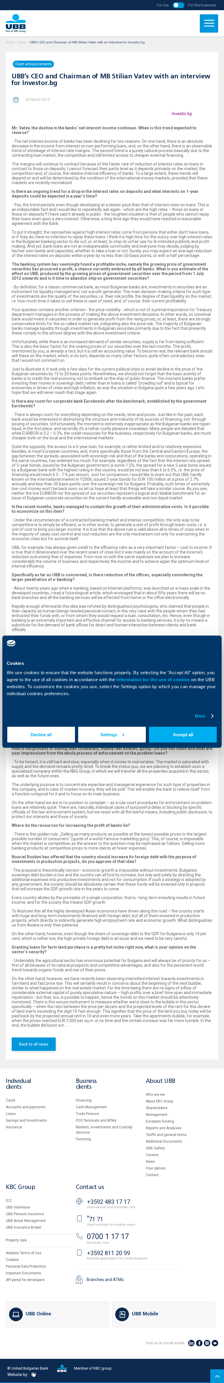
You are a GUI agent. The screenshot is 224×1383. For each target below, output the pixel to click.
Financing (84, 1100)
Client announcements (33, 64)
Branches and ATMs (105, 1279)
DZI (8, 1201)
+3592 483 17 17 (108, 1201)
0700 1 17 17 (108, 1236)
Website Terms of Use (23, 1253)
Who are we (155, 1095)
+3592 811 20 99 (108, 1253)
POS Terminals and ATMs (96, 1120)
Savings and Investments (26, 1120)
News (22, 42)
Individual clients (18, 1084)
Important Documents (23, 1273)
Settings (108, 734)
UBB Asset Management (26, 1221)
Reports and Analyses (163, 1128)
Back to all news (33, 1044)
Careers (152, 1155)
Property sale (16, 1240)
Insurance (14, 1127)
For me (163, 5)
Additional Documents (164, 1141)
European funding (160, 1121)
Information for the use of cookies (154, 679)
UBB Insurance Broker (23, 1227)
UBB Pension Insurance (25, 1214)
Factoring (83, 1139)
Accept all (183, 734)
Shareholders (156, 1108)
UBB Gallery (155, 1148)
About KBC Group (159, 1101)
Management (156, 1115)
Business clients (86, 1084)
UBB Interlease (18, 1207)
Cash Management (91, 1107)
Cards (10, 1100)
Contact (152, 1175)
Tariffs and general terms (166, 1135)
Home (10, 42)
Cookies (12, 1260)
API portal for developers (25, 1280)
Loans (11, 1114)
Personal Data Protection (26, 1266)
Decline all (41, 734)
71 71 (95, 1219)
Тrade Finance (87, 1114)
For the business (202, 5)
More (200, 715)
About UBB (160, 1081)
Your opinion (156, 1168)
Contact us (90, 1187)
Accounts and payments (26, 1107)
